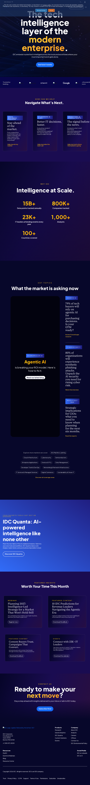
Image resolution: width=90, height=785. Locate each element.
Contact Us (74, 741)
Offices (73, 738)
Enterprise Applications (30, 462)
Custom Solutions (61, 738)
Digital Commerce (47, 472)
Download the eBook (60, 622)
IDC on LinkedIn (82, 753)
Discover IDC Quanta (13, 554)
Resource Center (8, 761)
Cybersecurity (46, 457)
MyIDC (5, 753)
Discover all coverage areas (45, 477)
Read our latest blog (35, 377)
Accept (51, 10)
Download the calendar (61, 656)
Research (58, 730)
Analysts (74, 733)
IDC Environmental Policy (79, 743)
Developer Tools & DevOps (30, 467)
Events (57, 741)
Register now (13, 622)
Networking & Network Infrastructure (56, 467)
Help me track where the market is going (75, 145)
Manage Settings (41, 10)
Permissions (44, 778)
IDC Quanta (59, 735)
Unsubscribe (61, 778)
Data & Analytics (60, 733)
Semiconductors (60, 457)
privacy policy (47, 5)
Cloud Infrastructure (30, 457)
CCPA (20, 778)
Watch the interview (72, 390)
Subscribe (52, 778)
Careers (73, 735)
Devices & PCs (46, 462)
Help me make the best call (43, 145)
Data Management (61, 462)
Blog (4, 758)
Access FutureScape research (72, 335)
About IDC (74, 730)
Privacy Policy (12, 778)
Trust (4, 778)
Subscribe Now (45, 709)
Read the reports (71, 436)
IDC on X (80, 756)
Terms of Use (34, 778)
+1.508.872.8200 (9, 743)
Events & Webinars (9, 756)
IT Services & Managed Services (26, 472)
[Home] (19, 728)
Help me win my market (12, 145)
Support (26, 778)
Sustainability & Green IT (65, 472)
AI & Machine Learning (58, 453)
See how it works (45, 64)
